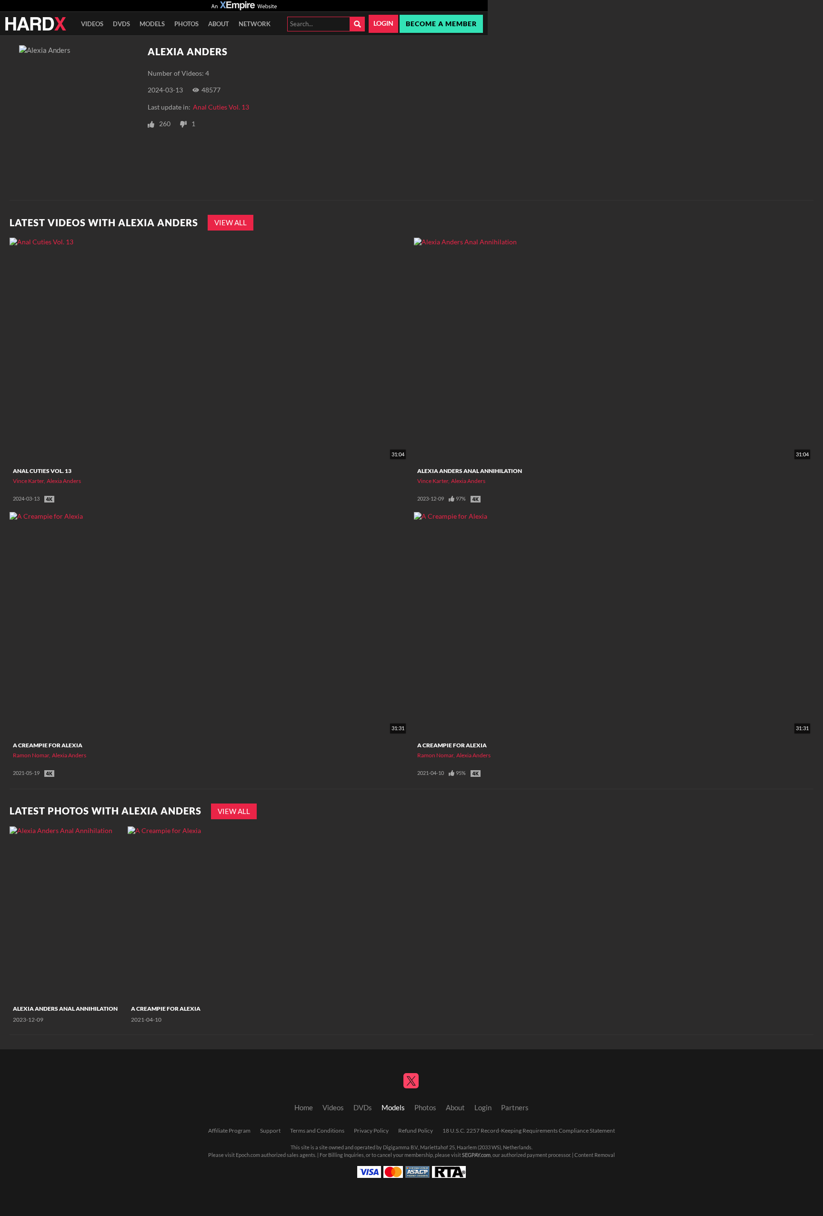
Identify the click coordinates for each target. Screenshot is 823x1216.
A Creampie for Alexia (47, 745)
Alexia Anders (64, 481)
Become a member (441, 23)
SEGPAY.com (476, 1155)
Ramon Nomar (31, 755)
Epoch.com (248, 1155)
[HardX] (36, 24)
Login (383, 23)
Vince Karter (28, 481)
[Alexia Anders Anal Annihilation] (67, 913)
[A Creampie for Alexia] (185, 913)
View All (230, 223)
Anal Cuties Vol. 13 (221, 107)
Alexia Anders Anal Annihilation (469, 471)
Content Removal (594, 1155)
